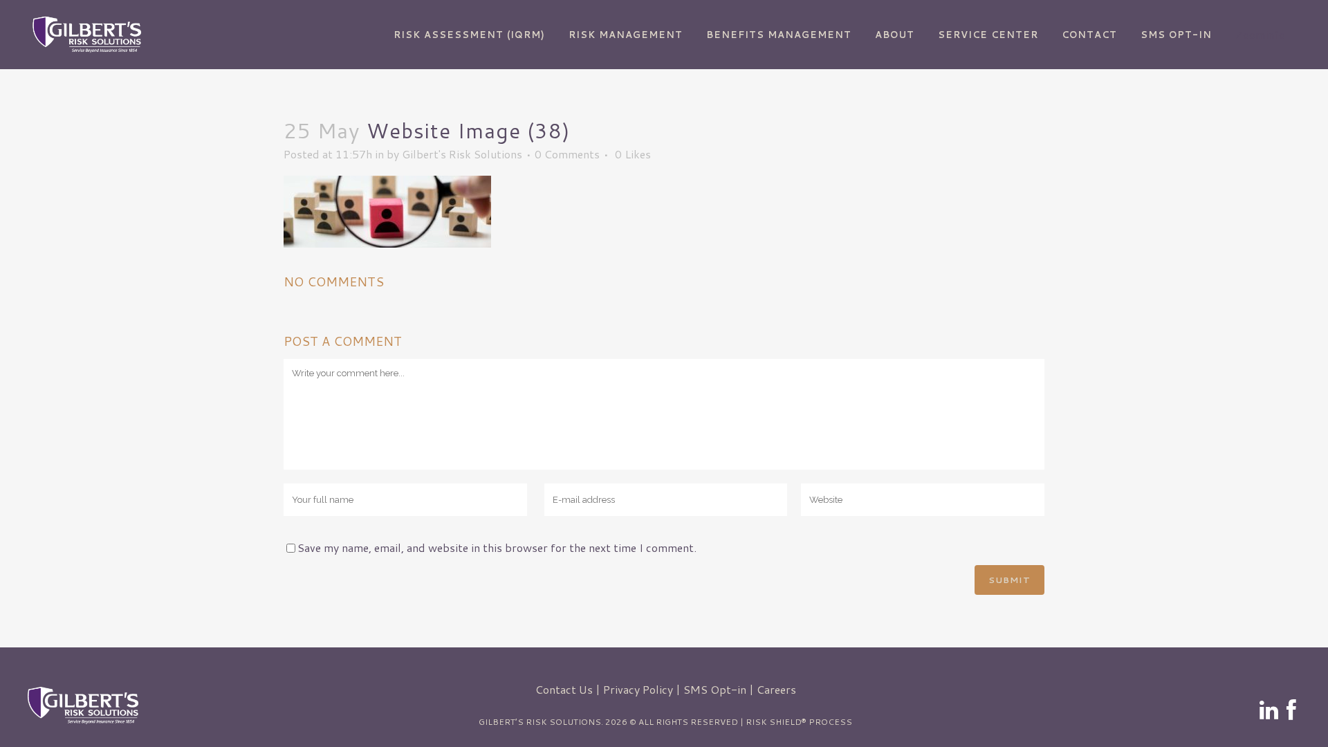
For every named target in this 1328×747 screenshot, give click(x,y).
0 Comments (567, 154)
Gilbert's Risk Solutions (462, 154)
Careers (776, 689)
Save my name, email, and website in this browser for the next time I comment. (497, 547)
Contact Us (564, 689)
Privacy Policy (638, 689)
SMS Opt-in (714, 689)
